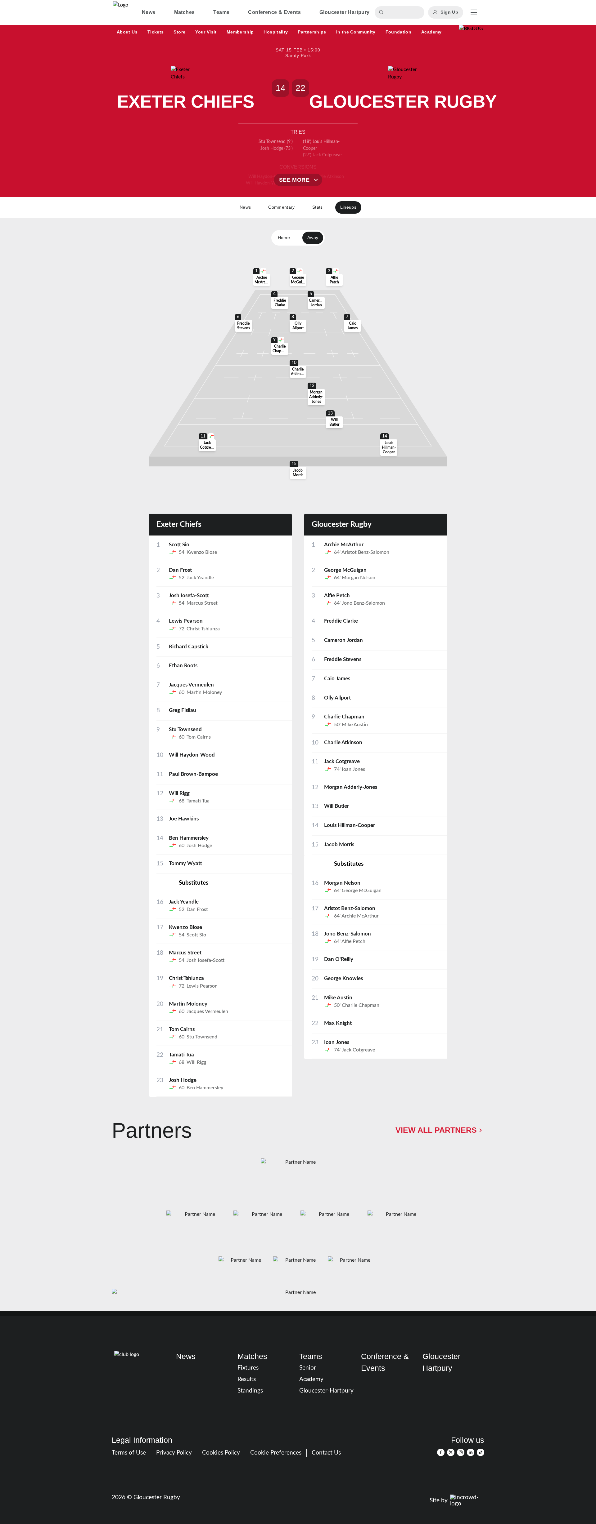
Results (246, 1379)
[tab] (148, 12)
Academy (311, 1379)
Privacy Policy (174, 1453)
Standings (250, 1391)
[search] (382, 12)
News (186, 1356)
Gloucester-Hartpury (326, 1391)
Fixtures (248, 1368)
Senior (307, 1368)
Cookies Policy (221, 1453)
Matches (252, 1356)
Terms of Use (129, 1453)
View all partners (436, 1130)
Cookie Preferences (275, 1453)
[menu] (474, 12)
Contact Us (326, 1453)
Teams (310, 1356)
